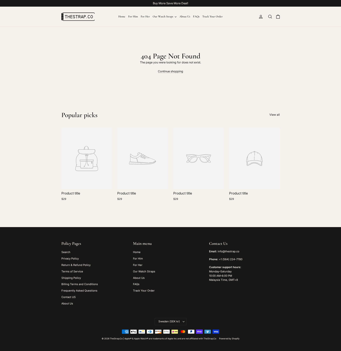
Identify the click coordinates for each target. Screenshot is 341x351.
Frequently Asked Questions (79, 290)
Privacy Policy (70, 258)
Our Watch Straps (163, 16)
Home (121, 16)
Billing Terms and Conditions (79, 284)
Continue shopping (170, 71)
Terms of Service (72, 271)
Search (65, 252)
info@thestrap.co (228, 251)
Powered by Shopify (229, 338)
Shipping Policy (71, 278)
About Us (184, 16)
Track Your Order (212, 16)
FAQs (196, 16)
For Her (145, 16)
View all (274, 114)
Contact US (68, 297)
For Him (133, 16)
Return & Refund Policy (76, 265)
